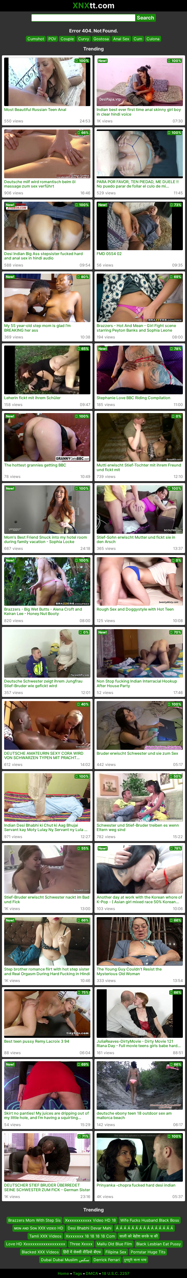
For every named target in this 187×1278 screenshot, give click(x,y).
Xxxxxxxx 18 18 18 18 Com (90, 1236)
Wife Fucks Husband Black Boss (149, 1220)
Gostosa (101, 38)
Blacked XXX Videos (40, 1251)
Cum (138, 38)
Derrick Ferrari (107, 1259)
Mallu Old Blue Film (114, 1243)
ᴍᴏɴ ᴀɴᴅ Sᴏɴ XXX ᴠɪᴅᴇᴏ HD (38, 1228)
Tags (77, 1273)
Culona (153, 38)
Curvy (83, 38)
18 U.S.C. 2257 (116, 1273)
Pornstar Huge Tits (148, 1251)
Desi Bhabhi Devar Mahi (90, 1228)
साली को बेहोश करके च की (138, 1236)
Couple (67, 38)
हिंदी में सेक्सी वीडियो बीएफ (82, 1251)
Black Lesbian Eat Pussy (158, 1243)
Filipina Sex (115, 1251)
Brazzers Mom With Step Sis (34, 1220)
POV (52, 38)
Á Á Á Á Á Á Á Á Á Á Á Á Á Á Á (144, 1228)
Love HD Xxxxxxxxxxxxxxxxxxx (35, 1243)
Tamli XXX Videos (45, 1236)
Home (63, 1273)
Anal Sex (121, 38)
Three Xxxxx (81, 1243)
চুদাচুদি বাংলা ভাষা (135, 1259)
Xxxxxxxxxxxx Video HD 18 (90, 1220)
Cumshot (36, 38)
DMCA (92, 1273)
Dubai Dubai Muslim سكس (65, 1259)
